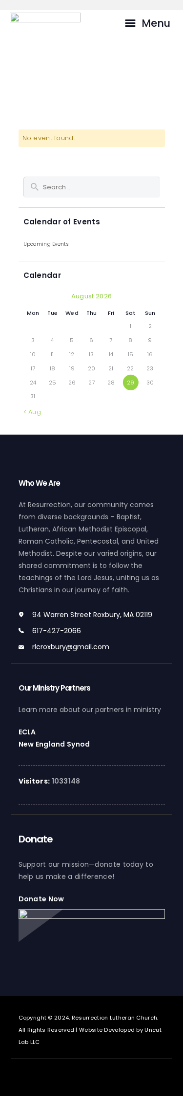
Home (106, 61)
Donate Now (41, 899)
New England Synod (54, 744)
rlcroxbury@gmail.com (70, 647)
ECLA (27, 732)
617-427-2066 (56, 631)
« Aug (32, 412)
